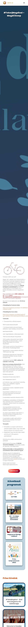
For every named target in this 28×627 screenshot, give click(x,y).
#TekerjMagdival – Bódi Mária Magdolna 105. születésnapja (14, 602)
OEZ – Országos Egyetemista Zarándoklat (14, 517)
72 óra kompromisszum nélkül (14, 560)
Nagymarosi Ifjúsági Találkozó (14, 535)
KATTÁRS (14, 497)
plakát (15, 459)
